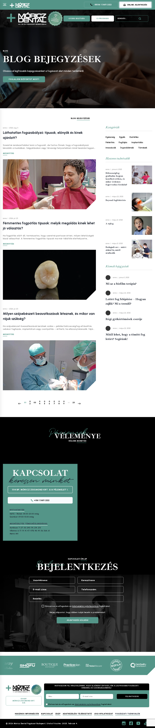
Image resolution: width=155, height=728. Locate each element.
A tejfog (109, 223)
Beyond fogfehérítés (116, 200)
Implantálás (137, 142)
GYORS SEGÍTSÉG (77, 18)
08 (59, 402)
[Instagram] (123, 723)
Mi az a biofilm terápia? (121, 284)
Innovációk (111, 147)
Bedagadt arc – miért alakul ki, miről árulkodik (116, 250)
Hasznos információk (27, 714)
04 (39, 402)
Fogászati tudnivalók (127, 714)
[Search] (140, 18)
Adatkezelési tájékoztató (77, 714)
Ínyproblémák (127, 147)
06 (49, 402)
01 (25, 402)
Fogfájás (123, 142)
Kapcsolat (47, 714)
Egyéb (122, 137)
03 (35, 402)
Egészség (110, 137)
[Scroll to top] (147, 701)
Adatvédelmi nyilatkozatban (85, 606)
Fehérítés (110, 142)
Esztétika (134, 137)
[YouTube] (138, 723)
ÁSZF (58, 714)
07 (54, 402)
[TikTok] (145, 723)
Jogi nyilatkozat (103, 714)
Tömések (142, 147)
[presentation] (142, 175)
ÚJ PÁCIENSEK (103, 18)
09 (64, 402)
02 (30, 402)
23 (74, 402)
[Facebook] (131, 723)
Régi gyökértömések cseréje (124, 319)
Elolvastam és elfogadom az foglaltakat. (80, 704)
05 (44, 402)
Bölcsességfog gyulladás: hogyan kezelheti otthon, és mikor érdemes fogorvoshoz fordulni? (116, 179)
